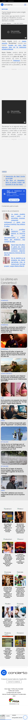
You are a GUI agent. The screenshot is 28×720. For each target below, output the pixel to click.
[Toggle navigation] (25, 4)
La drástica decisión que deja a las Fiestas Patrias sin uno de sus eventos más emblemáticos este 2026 (20, 559)
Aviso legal (7, 689)
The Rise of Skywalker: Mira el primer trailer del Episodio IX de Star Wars (15, 182)
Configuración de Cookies (14, 692)
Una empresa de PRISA (14, 700)
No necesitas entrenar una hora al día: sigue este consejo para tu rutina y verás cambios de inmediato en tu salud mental (20, 528)
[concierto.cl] (6, 4)
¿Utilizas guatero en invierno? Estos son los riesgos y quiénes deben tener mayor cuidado (20, 622)
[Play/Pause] (25, 717)
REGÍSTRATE (11, 1)
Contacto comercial (14, 682)
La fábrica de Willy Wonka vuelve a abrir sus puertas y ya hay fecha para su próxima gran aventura (7, 622)
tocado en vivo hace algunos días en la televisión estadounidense (14, 47)
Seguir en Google (14, 200)
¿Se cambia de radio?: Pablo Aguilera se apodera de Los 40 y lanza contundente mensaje (8, 527)
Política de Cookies (14, 690)
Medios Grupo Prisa (14, 704)
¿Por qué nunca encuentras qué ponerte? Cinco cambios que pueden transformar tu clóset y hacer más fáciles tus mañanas (7, 592)
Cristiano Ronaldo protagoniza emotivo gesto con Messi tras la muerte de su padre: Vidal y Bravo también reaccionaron (20, 592)
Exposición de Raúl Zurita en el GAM (15, 177)
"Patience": (16, 60)
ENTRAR (4, 1)
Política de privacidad (17, 689)
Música (4, 171)
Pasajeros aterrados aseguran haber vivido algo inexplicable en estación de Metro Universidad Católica (7, 653)
